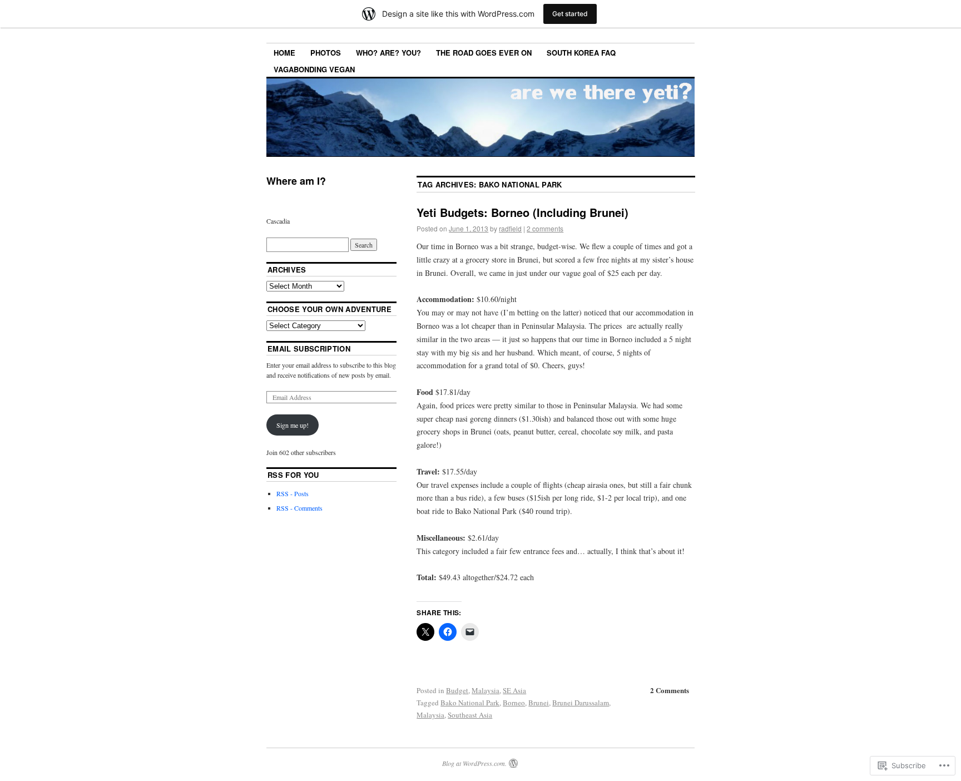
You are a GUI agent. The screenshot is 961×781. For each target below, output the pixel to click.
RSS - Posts (292, 493)
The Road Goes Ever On (484, 52)
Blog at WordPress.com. (474, 763)
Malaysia (485, 690)
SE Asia (514, 690)
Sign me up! (292, 425)
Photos (325, 52)
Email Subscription (309, 348)
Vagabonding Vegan (314, 69)
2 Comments (669, 690)
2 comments (545, 228)
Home (284, 52)
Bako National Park (469, 703)
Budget (457, 690)
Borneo (514, 703)
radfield (510, 228)
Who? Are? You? (388, 52)
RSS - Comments (299, 507)
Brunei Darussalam (580, 703)
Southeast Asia (470, 715)
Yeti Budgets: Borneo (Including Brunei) (522, 212)
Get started (570, 13)
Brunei (538, 703)
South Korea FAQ (581, 52)
